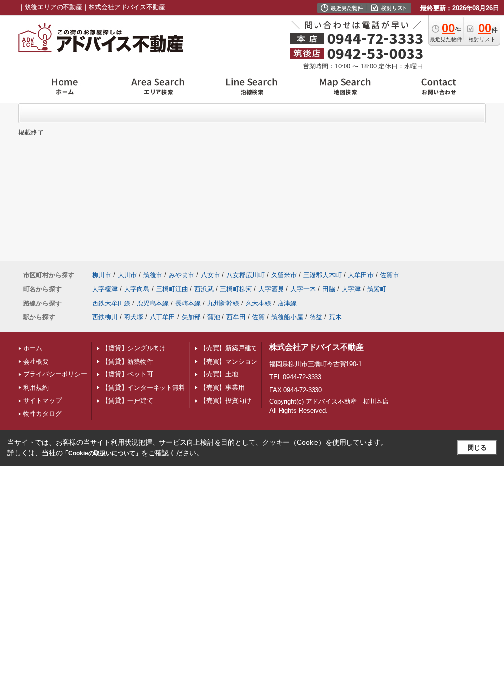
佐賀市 (389, 275)
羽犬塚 (133, 317)
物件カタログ (42, 413)
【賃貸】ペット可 (127, 374)
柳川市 (101, 275)
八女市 (210, 275)
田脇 (328, 289)
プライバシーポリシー (55, 374)
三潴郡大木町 (322, 275)
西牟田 (236, 317)
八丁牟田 (162, 317)
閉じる (477, 447)
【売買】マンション (228, 361)
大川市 (127, 275)
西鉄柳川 (105, 317)
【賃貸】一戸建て (127, 400)
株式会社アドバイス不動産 (316, 347)
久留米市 (284, 275)
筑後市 (152, 275)
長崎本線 (188, 303)
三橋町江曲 (172, 289)
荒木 (335, 317)
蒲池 (213, 317)
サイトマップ (42, 400)
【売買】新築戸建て (228, 348)
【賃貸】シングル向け (134, 348)
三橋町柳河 (236, 289)
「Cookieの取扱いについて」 (102, 453)
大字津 (351, 289)
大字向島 (137, 289)
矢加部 (191, 317)
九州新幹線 (223, 303)
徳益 (316, 317)
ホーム (32, 348)
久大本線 (258, 303)
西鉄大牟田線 (111, 303)
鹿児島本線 (153, 303)
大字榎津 (105, 289)
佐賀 (258, 317)
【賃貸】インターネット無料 (143, 387)
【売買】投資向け (225, 400)
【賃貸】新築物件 (127, 361)
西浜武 (204, 289)
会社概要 (36, 361)
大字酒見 (271, 289)
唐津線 (287, 303)
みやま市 (181, 275)
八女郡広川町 (245, 275)
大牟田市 (361, 275)
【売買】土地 (219, 374)
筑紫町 (376, 289)
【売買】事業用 (222, 387)
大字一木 (303, 289)
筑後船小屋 (287, 317)
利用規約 (36, 387)
